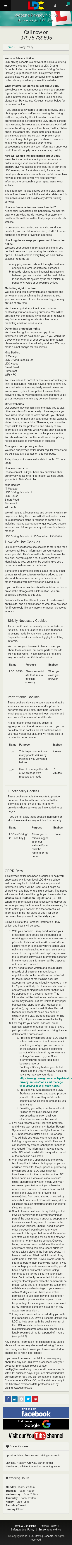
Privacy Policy (48, 1526)
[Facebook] (8, 1399)
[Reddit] (21, 1399)
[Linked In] (15, 1399)
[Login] (55, 5)
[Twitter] (28, 1399)
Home (9, 47)
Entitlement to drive (50, 1529)
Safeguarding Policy (22, 1529)
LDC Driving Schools (41, 1536)
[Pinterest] (35, 1399)
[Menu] (5, 5)
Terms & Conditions (24, 1526)
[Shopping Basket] (66, 5)
